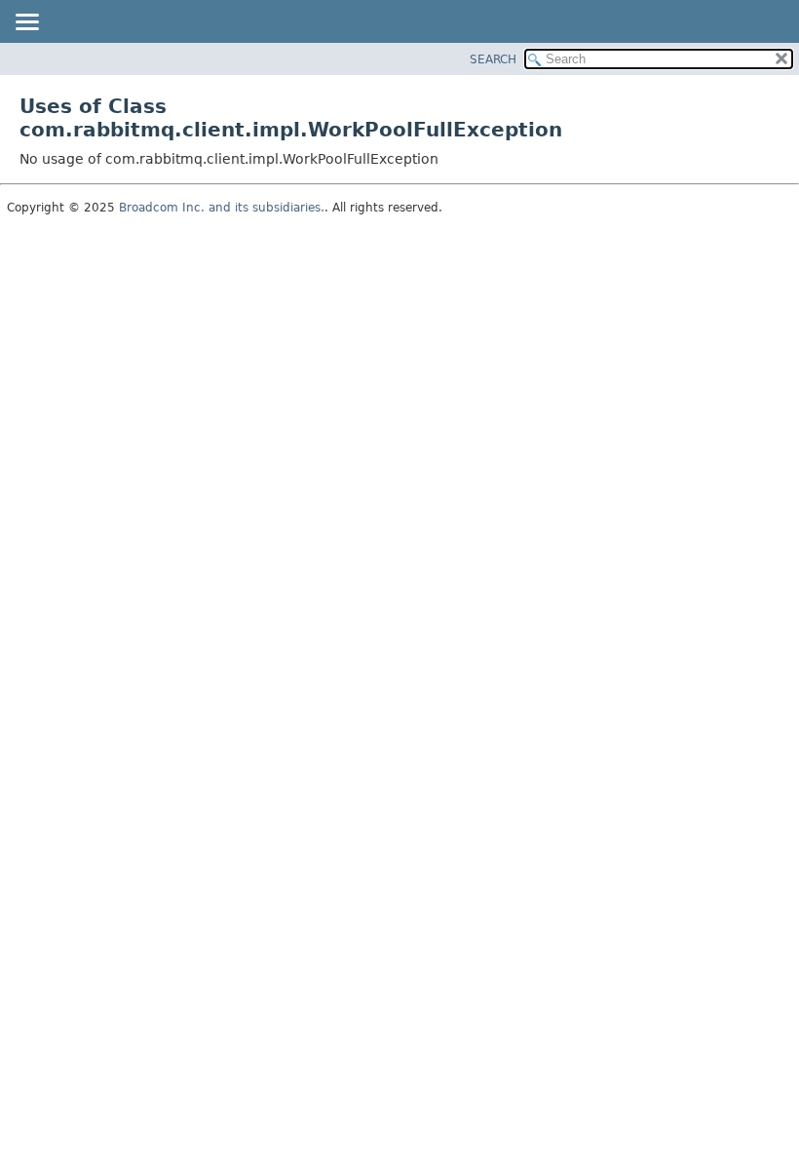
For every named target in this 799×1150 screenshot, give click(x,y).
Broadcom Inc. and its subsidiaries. (221, 207)
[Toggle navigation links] (26, 23)
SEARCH (493, 59)
